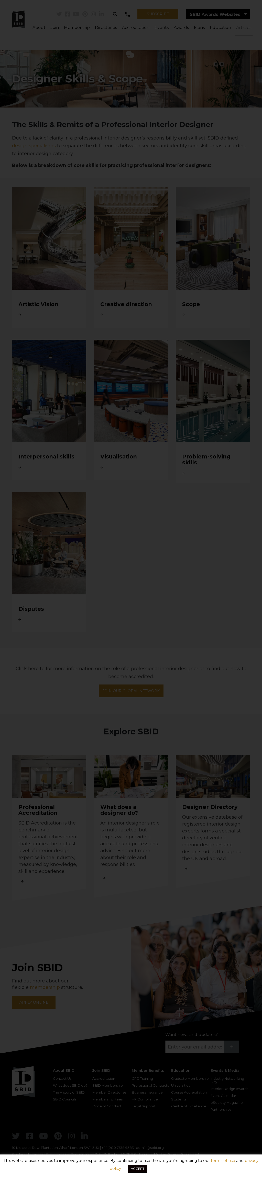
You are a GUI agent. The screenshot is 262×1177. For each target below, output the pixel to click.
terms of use (223, 1160)
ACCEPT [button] (137, 1169)
